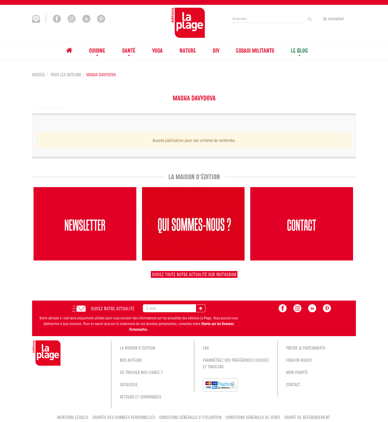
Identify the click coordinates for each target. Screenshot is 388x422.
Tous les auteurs (66, 74)
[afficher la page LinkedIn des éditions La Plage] (312, 308)
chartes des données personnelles (123, 417)
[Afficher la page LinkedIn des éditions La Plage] (86, 18)
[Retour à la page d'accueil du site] (188, 23)
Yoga (157, 50)
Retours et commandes (140, 397)
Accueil (38, 74)
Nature (188, 50)
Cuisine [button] (97, 50)
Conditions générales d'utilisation (190, 417)
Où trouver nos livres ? (141, 372)
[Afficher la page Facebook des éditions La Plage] (57, 18)
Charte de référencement (307, 417)
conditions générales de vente (253, 417)
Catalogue (129, 384)
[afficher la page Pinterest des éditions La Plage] (327, 308)
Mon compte (297, 372)
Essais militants (255, 50)
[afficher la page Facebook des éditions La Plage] (283, 308)
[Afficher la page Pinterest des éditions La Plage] (101, 18)
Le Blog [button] (299, 50)
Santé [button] (128, 50)
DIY (216, 50)
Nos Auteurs (131, 360)
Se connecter (333, 18)
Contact (293, 384)
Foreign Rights (299, 360)
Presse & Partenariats (305, 348)
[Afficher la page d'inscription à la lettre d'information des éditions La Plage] (39, 18)
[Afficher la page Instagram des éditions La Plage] (72, 18)
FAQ (206, 348)
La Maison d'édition (137, 348)
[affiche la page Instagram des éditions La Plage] (297, 308)
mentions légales (72, 417)
